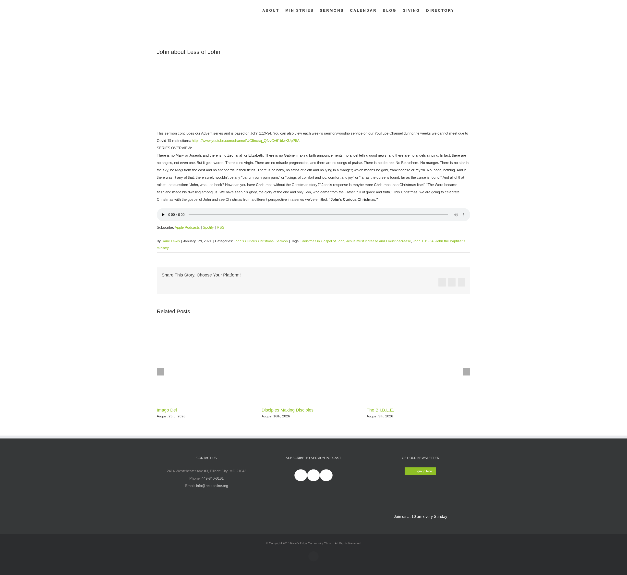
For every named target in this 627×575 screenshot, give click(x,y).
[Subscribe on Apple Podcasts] (300, 475)
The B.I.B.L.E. (380, 410)
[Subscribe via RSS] (326, 475)
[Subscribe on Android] (313, 475)
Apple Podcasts (187, 227)
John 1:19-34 (423, 241)
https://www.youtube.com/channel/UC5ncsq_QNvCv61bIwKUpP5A (246, 140)
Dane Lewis (171, 241)
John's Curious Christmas (254, 241)
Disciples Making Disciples (288, 410)
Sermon (282, 241)
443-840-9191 (213, 478)
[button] (462, 10)
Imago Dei (167, 410)
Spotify (208, 227)
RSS (220, 227)
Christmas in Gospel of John (322, 241)
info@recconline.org (212, 486)
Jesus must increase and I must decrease (378, 241)
